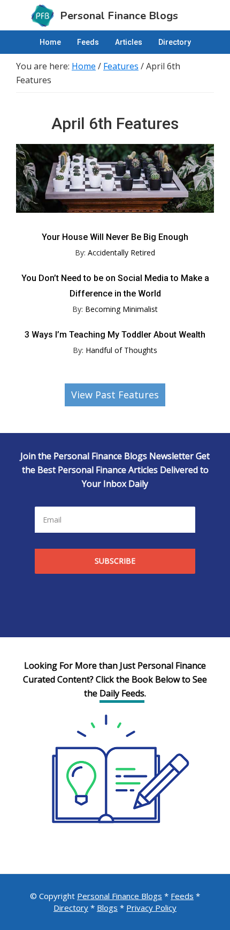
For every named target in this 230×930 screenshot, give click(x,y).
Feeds (182, 896)
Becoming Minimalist (121, 309)
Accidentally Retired (121, 252)
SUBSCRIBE (115, 561)
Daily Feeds (121, 693)
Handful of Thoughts (121, 350)
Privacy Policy (151, 907)
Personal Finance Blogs (119, 896)
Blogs (107, 907)
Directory (70, 907)
